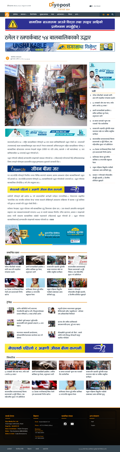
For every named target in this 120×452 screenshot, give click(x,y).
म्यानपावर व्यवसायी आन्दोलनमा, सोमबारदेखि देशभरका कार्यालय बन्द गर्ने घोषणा (30, 335)
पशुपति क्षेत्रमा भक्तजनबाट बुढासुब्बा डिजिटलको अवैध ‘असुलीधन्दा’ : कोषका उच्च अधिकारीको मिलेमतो (70, 311)
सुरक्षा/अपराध (44, 14)
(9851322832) (23, 431)
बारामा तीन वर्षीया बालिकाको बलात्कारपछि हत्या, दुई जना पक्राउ (69, 323)
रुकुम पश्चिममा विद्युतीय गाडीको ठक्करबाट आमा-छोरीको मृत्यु (55, 292)
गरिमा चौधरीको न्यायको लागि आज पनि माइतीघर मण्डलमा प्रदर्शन (13, 269)
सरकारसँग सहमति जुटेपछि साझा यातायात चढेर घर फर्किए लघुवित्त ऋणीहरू (56, 269)
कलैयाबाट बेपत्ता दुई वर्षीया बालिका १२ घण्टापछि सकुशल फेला (34, 292)
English (93, 425)
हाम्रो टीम (45, 449)
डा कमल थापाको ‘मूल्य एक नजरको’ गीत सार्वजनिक (101, 122)
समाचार (23, 14)
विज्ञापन (29, 449)
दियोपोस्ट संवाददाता (16, 57)
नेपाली (92, 421)
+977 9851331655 (39, 438)
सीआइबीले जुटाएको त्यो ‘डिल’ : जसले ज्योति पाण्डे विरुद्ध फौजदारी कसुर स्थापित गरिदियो (70, 335)
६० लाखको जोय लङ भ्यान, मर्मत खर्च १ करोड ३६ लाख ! (103, 104)
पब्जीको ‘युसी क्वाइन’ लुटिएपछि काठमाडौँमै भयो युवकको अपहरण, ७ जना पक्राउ (30, 323)
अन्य (76, 14)
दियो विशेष (33, 14)
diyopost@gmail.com (44, 421)
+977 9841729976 (39, 432)
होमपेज (15, 14)
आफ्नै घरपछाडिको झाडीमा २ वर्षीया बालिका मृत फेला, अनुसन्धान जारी (35, 269)
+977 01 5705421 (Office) (45, 425)
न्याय (52, 14)
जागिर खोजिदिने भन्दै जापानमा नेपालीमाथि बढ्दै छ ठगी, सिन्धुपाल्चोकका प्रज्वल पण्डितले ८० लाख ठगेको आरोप (30, 311)
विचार (70, 14)
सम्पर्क (37, 449)
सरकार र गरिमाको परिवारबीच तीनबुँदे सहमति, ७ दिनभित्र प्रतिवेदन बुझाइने (77, 292)
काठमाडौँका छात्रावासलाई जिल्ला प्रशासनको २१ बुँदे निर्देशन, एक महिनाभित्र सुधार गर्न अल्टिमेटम (76, 270)
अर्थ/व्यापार (60, 14)
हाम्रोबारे (9, 449)
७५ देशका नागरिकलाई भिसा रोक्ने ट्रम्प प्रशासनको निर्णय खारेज (14, 292)
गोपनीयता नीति (19, 449)
